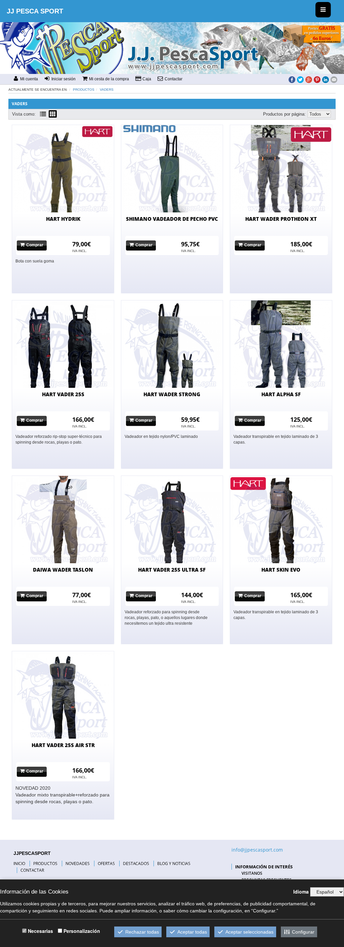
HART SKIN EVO (280, 569)
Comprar (34, 245)
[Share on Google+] (308, 79)
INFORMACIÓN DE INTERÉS (264, 867)
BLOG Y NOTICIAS (173, 863)
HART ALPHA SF (281, 394)
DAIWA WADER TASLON (63, 569)
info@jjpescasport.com (257, 850)
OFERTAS (106, 863)
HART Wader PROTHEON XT (281, 218)
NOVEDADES (78, 863)
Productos (83, 89)
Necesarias (40, 931)
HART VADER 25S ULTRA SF (172, 569)
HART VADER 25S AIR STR (63, 745)
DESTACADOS (136, 863)
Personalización (81, 931)
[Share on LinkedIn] (325, 79)
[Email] (334, 79)
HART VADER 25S (63, 394)
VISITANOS (252, 873)
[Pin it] (317, 79)
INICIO (19, 863)
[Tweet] (300, 79)
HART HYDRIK (63, 218)
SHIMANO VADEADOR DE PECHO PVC (172, 218)
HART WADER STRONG (171, 394)
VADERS (107, 89)
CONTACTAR (32, 870)
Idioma (301, 891)
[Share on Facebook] (292, 79)
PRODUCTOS (45, 863)
